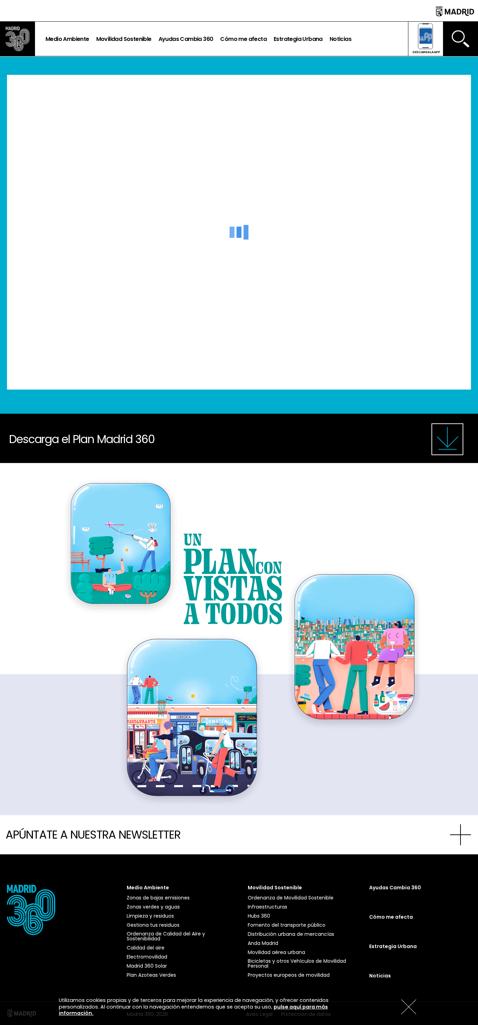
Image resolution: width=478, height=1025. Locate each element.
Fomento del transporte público (286, 925)
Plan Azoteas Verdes (151, 975)
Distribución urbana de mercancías (291, 934)
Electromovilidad (147, 956)
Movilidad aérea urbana (276, 952)
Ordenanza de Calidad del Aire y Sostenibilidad (166, 936)
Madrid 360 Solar (147, 965)
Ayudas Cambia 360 (186, 39)
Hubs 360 (259, 915)
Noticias (340, 39)
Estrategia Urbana (298, 39)
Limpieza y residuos (150, 915)
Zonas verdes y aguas (153, 906)
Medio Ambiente (67, 39)
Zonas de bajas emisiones (158, 897)
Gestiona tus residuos (153, 925)
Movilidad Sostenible (124, 39)
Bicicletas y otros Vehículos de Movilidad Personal (297, 963)
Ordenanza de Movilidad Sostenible (290, 897)
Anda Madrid (263, 943)
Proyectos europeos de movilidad (289, 975)
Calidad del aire (145, 947)
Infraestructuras (267, 906)
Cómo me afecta (243, 39)
